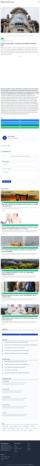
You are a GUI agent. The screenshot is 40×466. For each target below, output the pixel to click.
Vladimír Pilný (31, 464)
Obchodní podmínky (4, 458)
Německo (30, 430)
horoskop (26, 428)
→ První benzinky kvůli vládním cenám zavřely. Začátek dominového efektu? (13, 407)
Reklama (29, 448)
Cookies (2, 459)
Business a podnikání (17, 448)
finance (20, 426)
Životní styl (16, 451)
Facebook (20, 120)
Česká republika (5, 426)
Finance (15, 450)
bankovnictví (32, 88)
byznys (33, 105)
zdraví (18, 430)
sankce (22, 428)
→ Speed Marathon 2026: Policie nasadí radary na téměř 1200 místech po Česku (13, 415)
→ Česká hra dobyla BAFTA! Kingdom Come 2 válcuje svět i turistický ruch (13, 384)
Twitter (20, 122)
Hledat (20, 334)
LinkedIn (20, 125)
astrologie (32, 426)
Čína (21, 430)
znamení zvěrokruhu (11, 428)
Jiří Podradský (3, 40)
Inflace (8, 430)
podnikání (15, 426)
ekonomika (4, 428)
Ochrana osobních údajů (5, 456)
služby (17, 103)
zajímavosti (13, 430)
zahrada (4, 430)
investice (34, 428)
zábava (25, 430)
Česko (15, 445)
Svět (2, 38)
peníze (18, 428)
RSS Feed (29, 450)
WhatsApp (20, 127)
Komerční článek (26, 426)
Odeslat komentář (6, 181)
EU (30, 428)
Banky (5, 145)
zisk (15, 108)
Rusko (11, 426)
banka (5, 88)
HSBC (9, 145)
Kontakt (29, 445)
